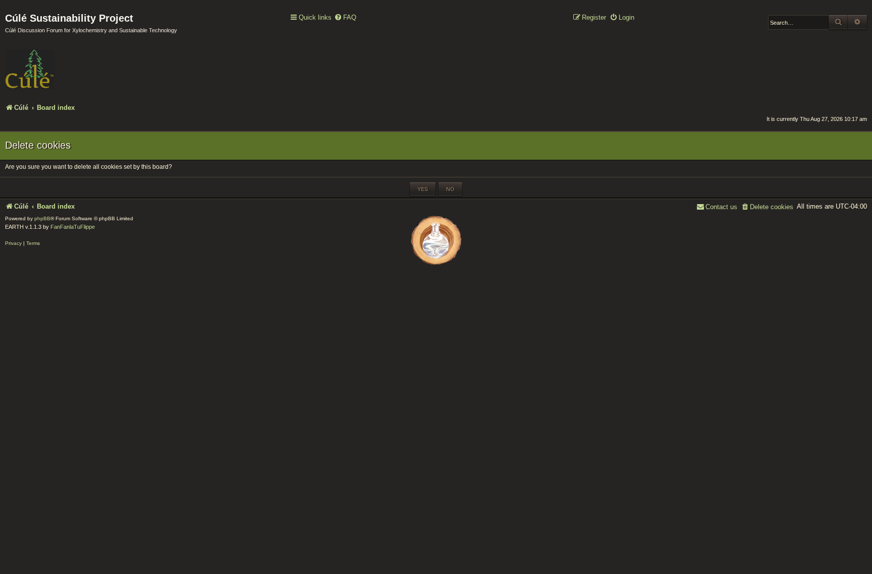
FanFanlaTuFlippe (72, 227)
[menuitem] (345, 18)
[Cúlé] (70, 62)
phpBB (42, 218)
